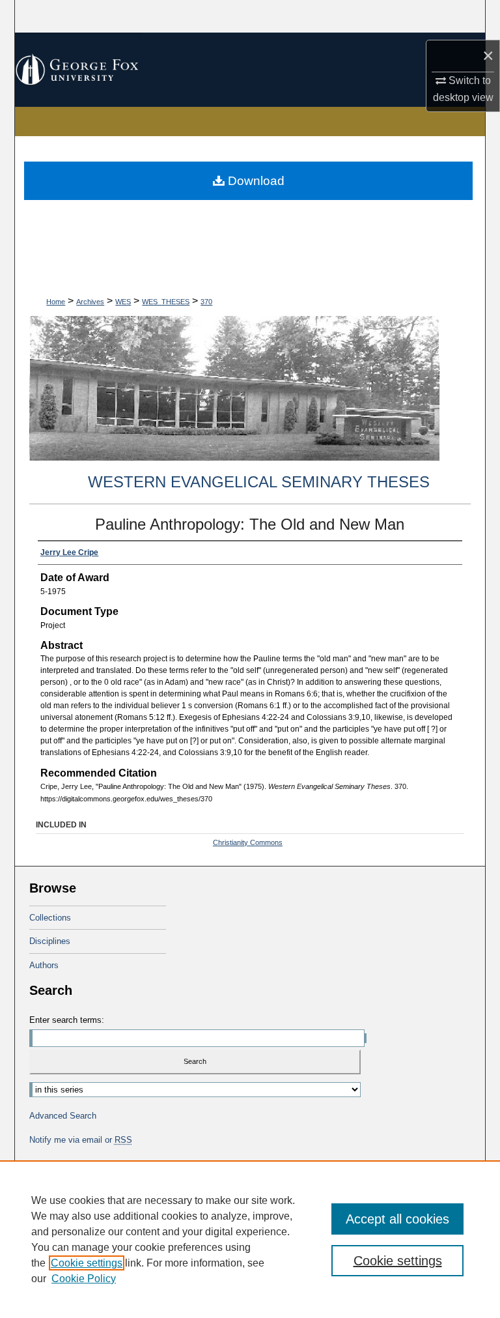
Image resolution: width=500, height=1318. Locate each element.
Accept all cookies (397, 1219)
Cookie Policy (83, 1278)
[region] (250, 1239)
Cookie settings (86, 1262)
